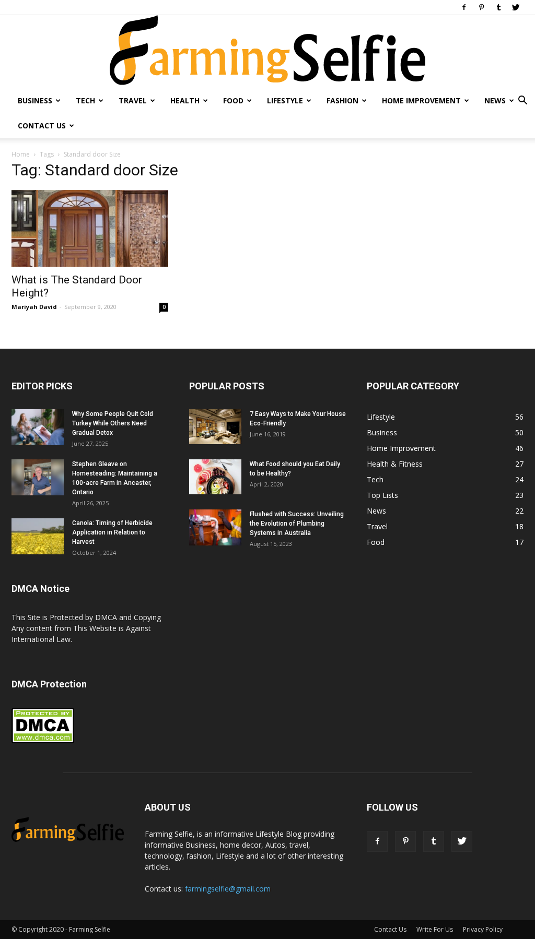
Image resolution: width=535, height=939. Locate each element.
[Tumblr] (498, 7)
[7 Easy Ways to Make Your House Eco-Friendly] (215, 426)
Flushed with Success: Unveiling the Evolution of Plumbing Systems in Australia (297, 523)
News (495, 100)
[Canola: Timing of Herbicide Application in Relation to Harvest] (37, 536)
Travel (133, 100)
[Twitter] (516, 7)
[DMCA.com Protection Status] (42, 741)
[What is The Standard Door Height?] (89, 228)
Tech (85, 100)
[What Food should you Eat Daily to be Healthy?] (215, 476)
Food (233, 100)
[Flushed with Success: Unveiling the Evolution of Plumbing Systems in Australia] (215, 527)
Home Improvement (421, 100)
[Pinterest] (481, 7)
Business (35, 100)
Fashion (342, 100)
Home (20, 154)
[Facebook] (464, 7)
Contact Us (42, 125)
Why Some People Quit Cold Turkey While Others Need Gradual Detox (112, 423)
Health (185, 100)
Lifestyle (285, 100)
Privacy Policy (483, 929)
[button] (522, 101)
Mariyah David (34, 307)
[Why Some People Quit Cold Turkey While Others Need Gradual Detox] (37, 427)
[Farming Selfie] (267, 51)
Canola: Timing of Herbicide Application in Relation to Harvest (112, 532)
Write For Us (434, 929)
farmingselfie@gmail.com (228, 889)
